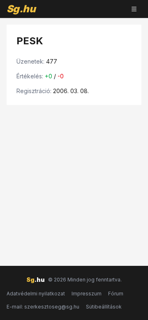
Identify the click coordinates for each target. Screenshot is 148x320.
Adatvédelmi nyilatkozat (36, 293)
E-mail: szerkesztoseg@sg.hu (43, 307)
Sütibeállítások (104, 307)
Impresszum (87, 293)
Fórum (115, 293)
